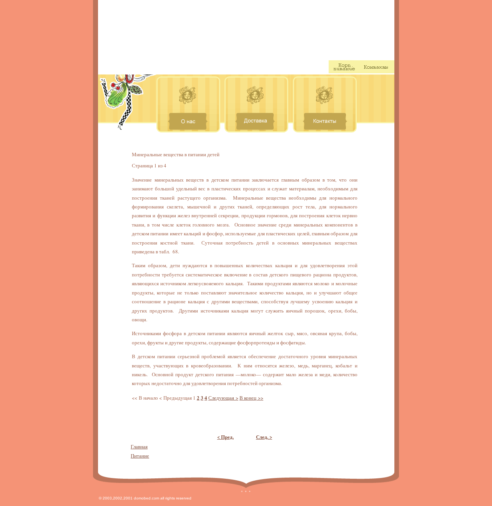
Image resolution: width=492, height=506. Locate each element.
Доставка (219, 66)
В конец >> (251, 397)
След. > (264, 436)
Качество (264, 66)
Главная (139, 446)
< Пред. (225, 436)
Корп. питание (344, 66)
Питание (140, 455)
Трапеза (342, 29)
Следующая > (223, 397)
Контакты (376, 66)
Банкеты (307, 66)
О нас (177, 66)
